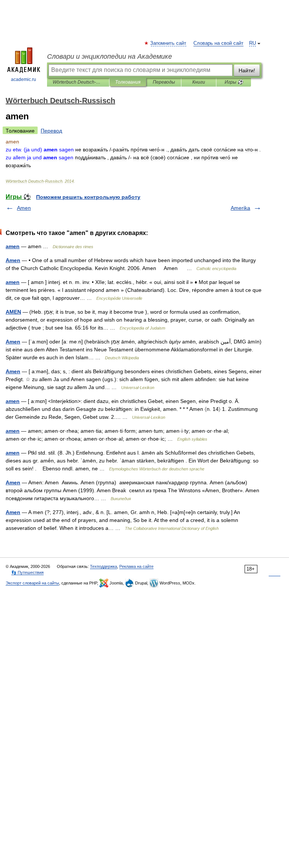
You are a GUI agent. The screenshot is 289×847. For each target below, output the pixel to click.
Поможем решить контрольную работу (88, 197)
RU (252, 43)
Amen (24, 208)
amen (13, 246)
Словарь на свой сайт (218, 43)
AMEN (13, 312)
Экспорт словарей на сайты (32, 583)
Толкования (127, 82)
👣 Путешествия (27, 572)
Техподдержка (103, 566)
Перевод (51, 131)
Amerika (240, 208)
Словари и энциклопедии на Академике (109, 56)
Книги (198, 82)
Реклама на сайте (136, 566)
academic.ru (23, 79)
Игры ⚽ (234, 82)
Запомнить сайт (168, 43)
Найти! (247, 70)
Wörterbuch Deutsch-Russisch (78, 82)
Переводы (164, 82)
